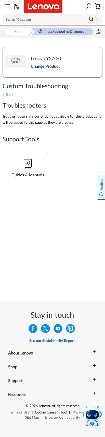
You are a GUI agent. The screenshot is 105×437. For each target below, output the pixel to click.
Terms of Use (19, 412)
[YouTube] (58, 329)
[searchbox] (52, 19)
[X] (45, 329)
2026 (34, 406)
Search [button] (91, 19)
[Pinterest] (70, 329)
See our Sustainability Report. (52, 341)
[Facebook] (33, 329)
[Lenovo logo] (43, 6)
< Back (8, 95)
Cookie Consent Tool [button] (51, 412)
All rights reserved (66, 406)
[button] (6, 7)
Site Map (32, 417)
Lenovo (44, 406)
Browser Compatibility (62, 417)
